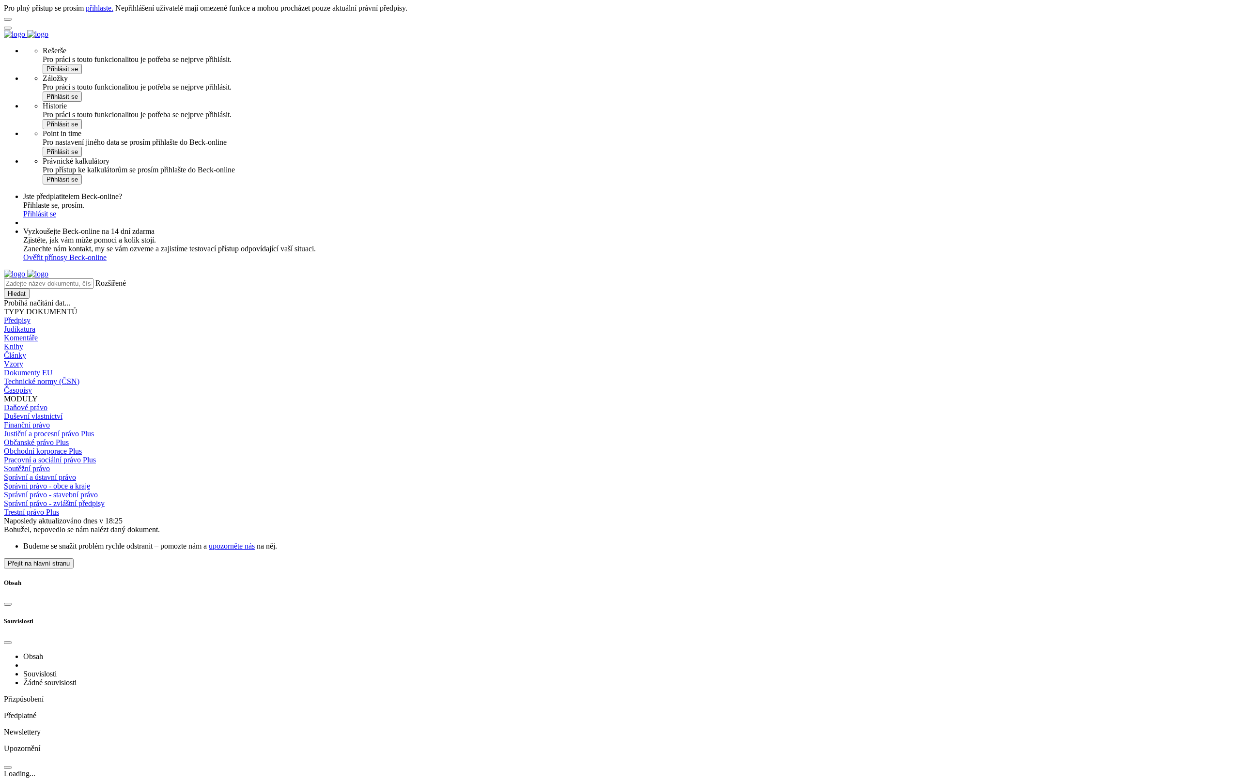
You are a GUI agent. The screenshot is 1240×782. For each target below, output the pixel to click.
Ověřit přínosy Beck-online (65, 257)
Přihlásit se (62, 69)
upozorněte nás (232, 546)
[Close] (8, 604)
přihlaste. (99, 8)
